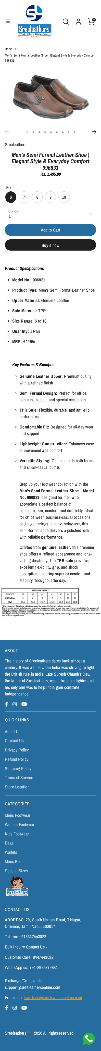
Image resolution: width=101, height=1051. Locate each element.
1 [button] (27, 132)
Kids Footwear (17, 834)
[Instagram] (15, 704)
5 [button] (51, 132)
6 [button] (57, 132)
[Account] (78, 20)
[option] (50, 97)
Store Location (17, 787)
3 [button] (39, 132)
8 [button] (68, 132)
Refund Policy (16, 759)
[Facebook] (7, 704)
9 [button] (74, 132)
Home (9, 49)
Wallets (11, 852)
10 (64, 197)
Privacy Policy (17, 750)
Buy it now (51, 245)
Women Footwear (19, 824)
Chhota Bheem (16, 886)
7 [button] (62, 132)
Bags (9, 843)
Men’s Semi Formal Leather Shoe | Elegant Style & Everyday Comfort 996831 (49, 57)
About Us (13, 731)
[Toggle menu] (8, 21)
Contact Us (14, 741)
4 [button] (45, 132)
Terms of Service (19, 777)
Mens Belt (13, 861)
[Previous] (6, 131)
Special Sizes (16, 871)
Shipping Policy (18, 768)
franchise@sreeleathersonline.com (53, 997)
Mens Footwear (18, 815)
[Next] (94, 131)
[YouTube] (24, 704)
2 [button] (33, 132)
